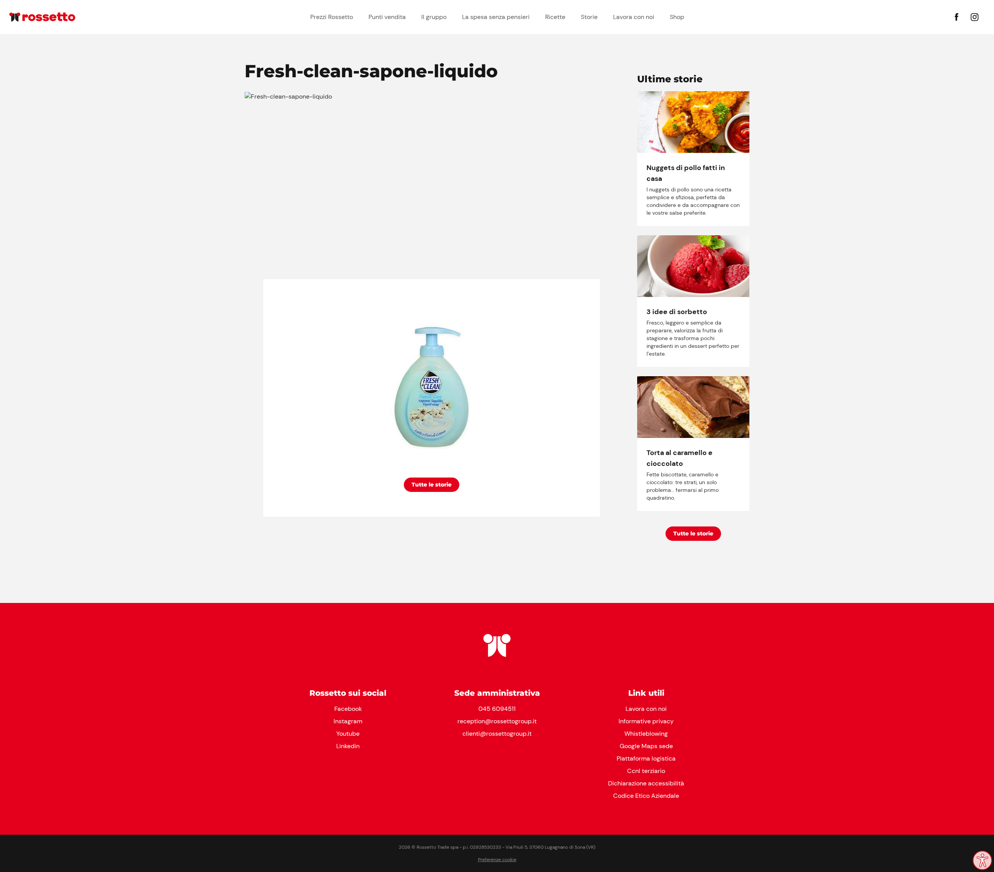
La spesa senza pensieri (496, 17)
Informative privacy (646, 721)
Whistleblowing (646, 734)
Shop (677, 17)
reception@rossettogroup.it (497, 721)
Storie (589, 17)
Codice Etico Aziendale (646, 796)
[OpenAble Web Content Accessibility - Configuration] (982, 860)
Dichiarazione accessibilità (646, 783)
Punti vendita (387, 17)
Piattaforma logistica (646, 758)
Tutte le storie (432, 484)
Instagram (348, 721)
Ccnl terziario (646, 771)
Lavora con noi (633, 17)
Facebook (348, 709)
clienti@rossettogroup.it (497, 734)
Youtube (348, 734)
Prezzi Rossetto (331, 17)
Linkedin (348, 746)
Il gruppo (434, 17)
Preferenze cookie (497, 859)
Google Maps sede (646, 746)
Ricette (555, 17)
